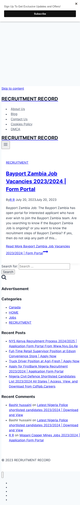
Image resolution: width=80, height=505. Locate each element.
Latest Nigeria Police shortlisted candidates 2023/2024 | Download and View (43, 410)
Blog (14, 114)
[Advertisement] (40, 43)
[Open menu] (5, 145)
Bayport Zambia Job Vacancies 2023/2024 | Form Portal (36, 181)
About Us (18, 109)
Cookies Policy (21, 124)
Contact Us (19, 119)
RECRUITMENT (17, 162)
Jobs (12, 317)
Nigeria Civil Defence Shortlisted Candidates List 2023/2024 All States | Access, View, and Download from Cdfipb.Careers (43, 381)
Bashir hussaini (20, 405)
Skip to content (12, 88)
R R (12, 200)
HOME (13, 312)
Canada (15, 307)
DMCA (15, 129)
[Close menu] (2, 475)
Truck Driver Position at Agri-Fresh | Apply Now (44, 361)
